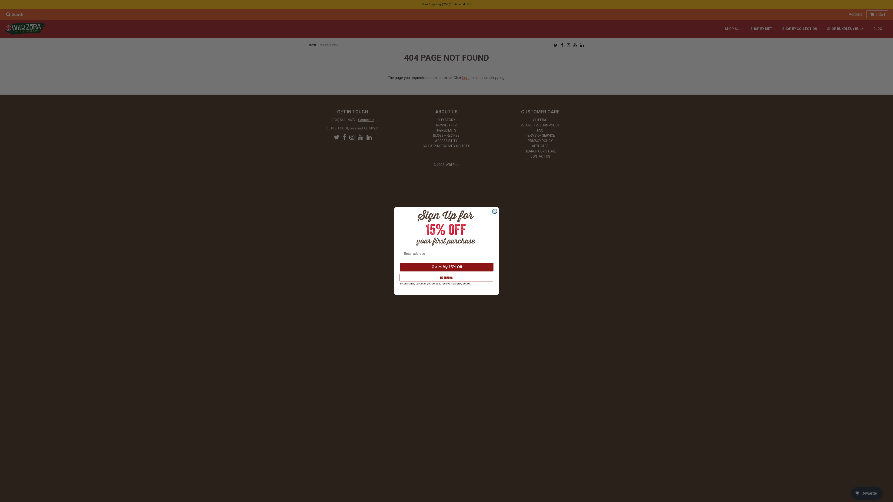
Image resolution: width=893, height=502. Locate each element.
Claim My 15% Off (447, 267)
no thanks (446, 278)
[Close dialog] (494, 211)
